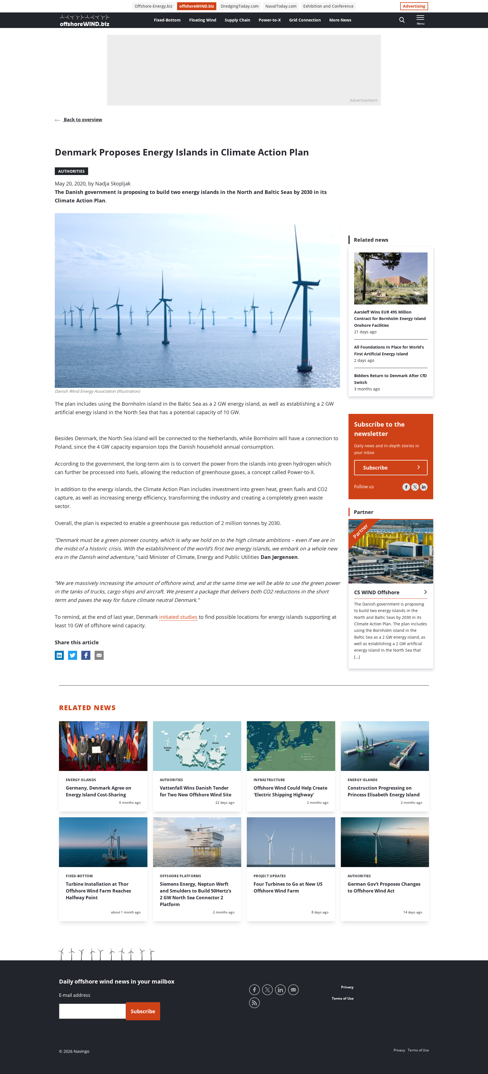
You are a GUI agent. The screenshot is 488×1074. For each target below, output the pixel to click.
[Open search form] (402, 20)
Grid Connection (305, 20)
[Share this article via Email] (99, 655)
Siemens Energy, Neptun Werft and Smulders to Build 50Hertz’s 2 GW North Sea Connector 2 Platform (195, 894)
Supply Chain (237, 20)
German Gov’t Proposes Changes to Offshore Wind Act (384, 887)
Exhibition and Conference (328, 6)
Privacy (347, 987)
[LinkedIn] (424, 486)
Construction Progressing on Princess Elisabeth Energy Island (384, 791)
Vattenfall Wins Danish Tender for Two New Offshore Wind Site (195, 791)
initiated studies (178, 616)
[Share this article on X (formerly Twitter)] (72, 655)
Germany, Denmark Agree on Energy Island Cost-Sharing (98, 791)
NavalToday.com (281, 6)
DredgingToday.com (240, 6)
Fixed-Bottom (167, 20)
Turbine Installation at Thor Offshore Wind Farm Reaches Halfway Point (98, 891)
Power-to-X (270, 20)
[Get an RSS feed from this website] (254, 1002)
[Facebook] (406, 486)
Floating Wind (202, 20)
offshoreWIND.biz (196, 6)
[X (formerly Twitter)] (415, 486)
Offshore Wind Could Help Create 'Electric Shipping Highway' (290, 791)
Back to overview (82, 119)
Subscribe (375, 467)
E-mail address (74, 995)
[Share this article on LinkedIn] (59, 655)
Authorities (71, 171)
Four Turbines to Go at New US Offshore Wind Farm (288, 887)
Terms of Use (343, 998)
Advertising (414, 6)
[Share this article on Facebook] (85, 655)
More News (340, 20)
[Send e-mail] (293, 989)
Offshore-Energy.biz (154, 6)
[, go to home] (85, 20)
